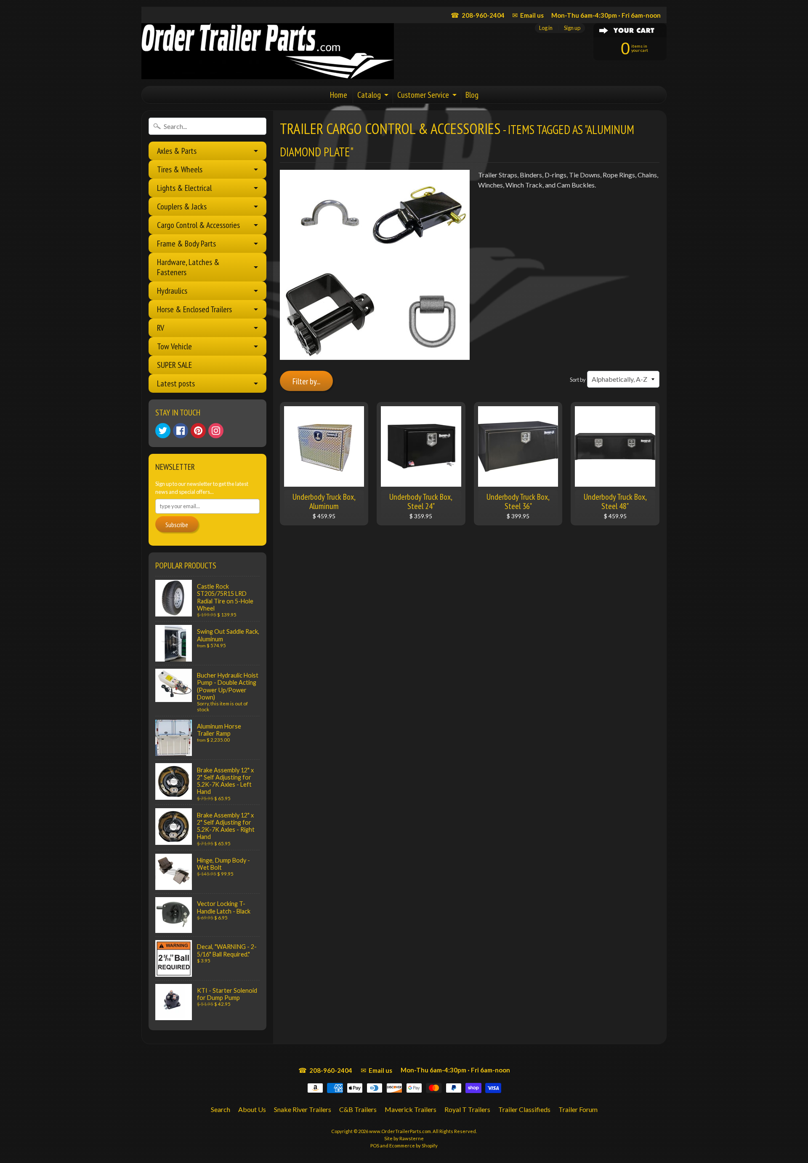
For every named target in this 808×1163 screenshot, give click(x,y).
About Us (252, 1109)
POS (374, 1145)
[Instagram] (215, 430)
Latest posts (176, 383)
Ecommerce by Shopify (413, 1145)
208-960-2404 (478, 15)
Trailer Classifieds (524, 1109)
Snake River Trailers (302, 1109)
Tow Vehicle (174, 346)
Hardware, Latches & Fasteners (188, 267)
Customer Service (423, 94)
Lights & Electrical (184, 187)
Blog (471, 94)
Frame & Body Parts (186, 243)
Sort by (578, 379)
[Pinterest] (198, 430)
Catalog (369, 94)
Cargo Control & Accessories (198, 225)
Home (338, 94)
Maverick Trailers (410, 1109)
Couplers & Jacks (182, 206)
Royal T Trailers (467, 1109)
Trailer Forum (578, 1109)
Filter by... (306, 381)
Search (220, 1109)
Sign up (572, 28)
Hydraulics (172, 290)
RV (160, 327)
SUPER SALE (174, 364)
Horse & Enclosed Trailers (194, 309)
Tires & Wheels (179, 169)
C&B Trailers (358, 1109)
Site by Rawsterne (404, 1138)
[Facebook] (180, 430)
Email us (528, 15)
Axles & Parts (177, 150)
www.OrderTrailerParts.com (400, 1131)
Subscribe (176, 524)
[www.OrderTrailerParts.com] (267, 51)
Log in (546, 28)
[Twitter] (162, 430)
